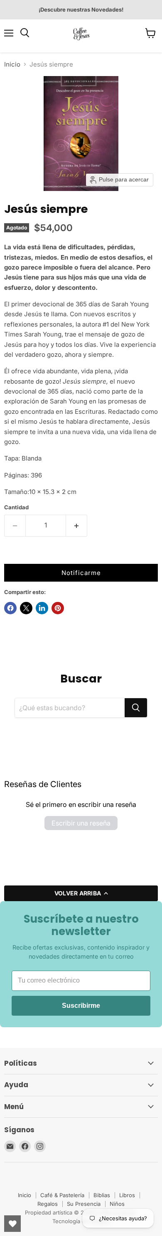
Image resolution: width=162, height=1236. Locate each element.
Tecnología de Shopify (81, 1221)
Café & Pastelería (62, 1195)
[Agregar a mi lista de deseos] (12, 555)
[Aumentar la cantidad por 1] (76, 525)
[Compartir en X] (26, 608)
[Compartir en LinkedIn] (42, 608)
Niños (117, 1203)
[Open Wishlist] (12, 1223)
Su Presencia (84, 1203)
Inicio (12, 64)
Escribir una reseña (81, 823)
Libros (127, 1195)
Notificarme (81, 573)
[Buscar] (136, 707)
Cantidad (16, 507)
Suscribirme (81, 1005)
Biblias (101, 1195)
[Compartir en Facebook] (10, 608)
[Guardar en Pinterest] (58, 608)
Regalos (47, 1203)
